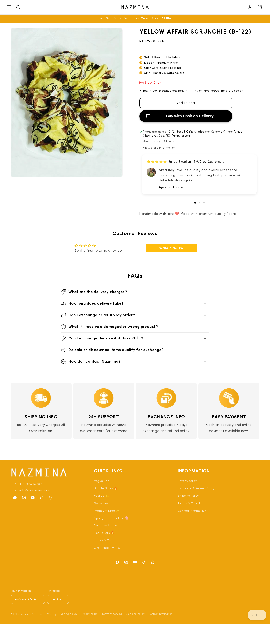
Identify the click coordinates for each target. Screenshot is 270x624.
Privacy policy (187, 481)
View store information (159, 147)
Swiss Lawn (102, 503)
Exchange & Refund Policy (196, 488)
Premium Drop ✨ (106, 510)
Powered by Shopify (44, 614)
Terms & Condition (191, 503)
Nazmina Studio (105, 525)
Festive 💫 (101, 496)
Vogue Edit (101, 481)
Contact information (160, 614)
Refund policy (69, 614)
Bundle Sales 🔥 (105, 488)
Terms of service (112, 614)
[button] (9, 7)
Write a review (171, 248)
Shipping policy (135, 614)
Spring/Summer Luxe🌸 (111, 518)
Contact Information (192, 510)
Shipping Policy (188, 496)
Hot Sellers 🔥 (104, 533)
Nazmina (25, 614)
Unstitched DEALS (107, 548)
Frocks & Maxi (103, 540)
